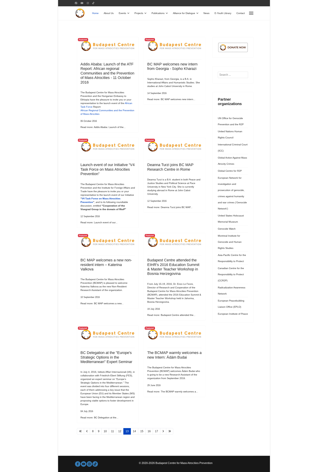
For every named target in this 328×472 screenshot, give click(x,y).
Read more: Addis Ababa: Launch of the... (103, 127)
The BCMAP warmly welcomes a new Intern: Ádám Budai (174, 355)
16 (149, 431)
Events (122, 13)
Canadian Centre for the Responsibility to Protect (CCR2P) (231, 274)
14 (134, 431)
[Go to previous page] (87, 431)
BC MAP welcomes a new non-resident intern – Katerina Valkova (106, 264)
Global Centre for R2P (230, 170)
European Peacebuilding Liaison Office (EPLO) (231, 303)
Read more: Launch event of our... (99, 222)
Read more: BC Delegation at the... (99, 417)
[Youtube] (82, 3)
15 (141, 431)
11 (112, 431)
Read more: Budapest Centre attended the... (171, 315)
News (206, 13)
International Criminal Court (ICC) (233, 147)
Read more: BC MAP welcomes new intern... (171, 99)
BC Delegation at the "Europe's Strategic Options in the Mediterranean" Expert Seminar (106, 357)
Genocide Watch (227, 228)
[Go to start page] (80, 431)
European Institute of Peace (233, 313)
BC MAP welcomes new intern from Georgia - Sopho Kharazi (172, 66)
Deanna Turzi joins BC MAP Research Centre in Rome (170, 167)
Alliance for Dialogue (184, 13)
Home (95, 13)
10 (105, 431)
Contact (240, 13)
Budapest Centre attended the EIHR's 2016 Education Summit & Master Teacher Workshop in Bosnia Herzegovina (173, 267)
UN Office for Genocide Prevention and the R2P (231, 121)
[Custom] (93, 3)
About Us (109, 13)
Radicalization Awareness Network (231, 290)
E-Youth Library (223, 13)
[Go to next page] (163, 431)
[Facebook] (76, 3)
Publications (158, 13)
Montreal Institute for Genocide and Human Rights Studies (230, 241)
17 (156, 431)
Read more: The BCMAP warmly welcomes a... (172, 391)
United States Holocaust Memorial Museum (231, 218)
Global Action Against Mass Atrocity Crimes (232, 160)
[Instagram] (88, 3)
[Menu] (251, 13)
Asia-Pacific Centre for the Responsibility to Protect (232, 258)
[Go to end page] (169, 431)
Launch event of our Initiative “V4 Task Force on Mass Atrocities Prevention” (107, 169)
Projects (138, 13)
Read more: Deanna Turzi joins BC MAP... (169, 207)
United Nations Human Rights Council (230, 134)
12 (119, 431)
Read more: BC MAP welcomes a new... (102, 303)
